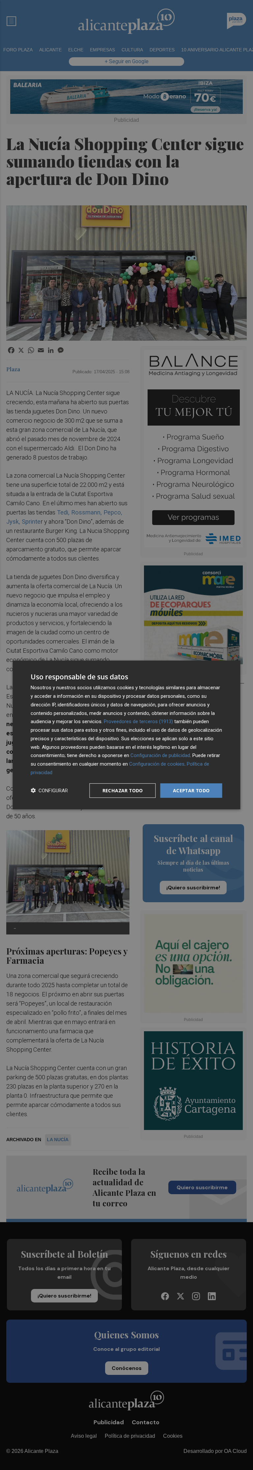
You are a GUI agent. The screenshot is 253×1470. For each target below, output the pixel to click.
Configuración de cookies (156, 764)
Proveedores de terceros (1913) (138, 721)
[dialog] (126, 735)
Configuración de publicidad (160, 755)
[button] (49, 790)
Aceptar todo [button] (191, 790)
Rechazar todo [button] (122, 790)
